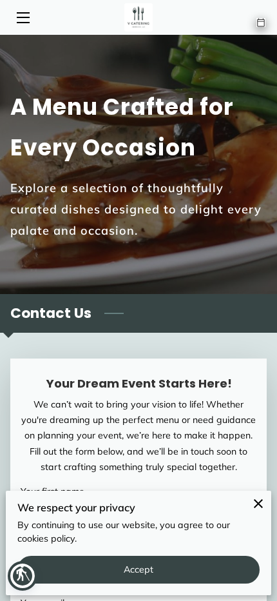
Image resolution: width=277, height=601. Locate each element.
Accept (139, 569)
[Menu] (22, 17)
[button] (22, 576)
